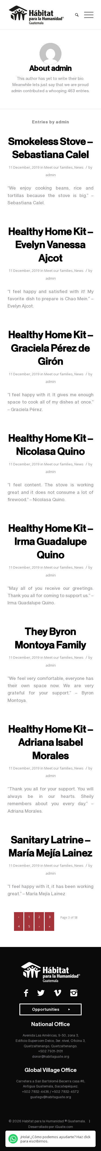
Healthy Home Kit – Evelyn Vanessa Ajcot (50, 244)
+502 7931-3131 (50, 1051)
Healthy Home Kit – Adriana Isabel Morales (50, 742)
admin (51, 174)
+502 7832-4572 (65, 1092)
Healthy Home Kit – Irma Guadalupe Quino (50, 541)
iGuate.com (64, 1127)
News (78, 167)
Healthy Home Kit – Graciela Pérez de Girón (50, 348)
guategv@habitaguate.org (50, 1097)
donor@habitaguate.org (50, 1056)
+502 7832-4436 (35, 1092)
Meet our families (58, 167)
